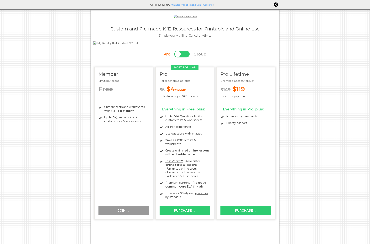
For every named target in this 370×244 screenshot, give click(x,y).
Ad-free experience (178, 127)
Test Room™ (174, 161)
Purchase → (185, 210)
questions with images (186, 133)
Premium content (177, 182)
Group (199, 54)
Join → (124, 210)
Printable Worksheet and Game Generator (192, 4)
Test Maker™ (125, 111)
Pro (166, 54)
